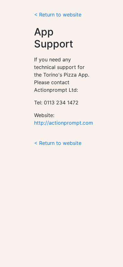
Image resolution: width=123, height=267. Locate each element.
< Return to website (57, 14)
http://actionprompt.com (63, 123)
